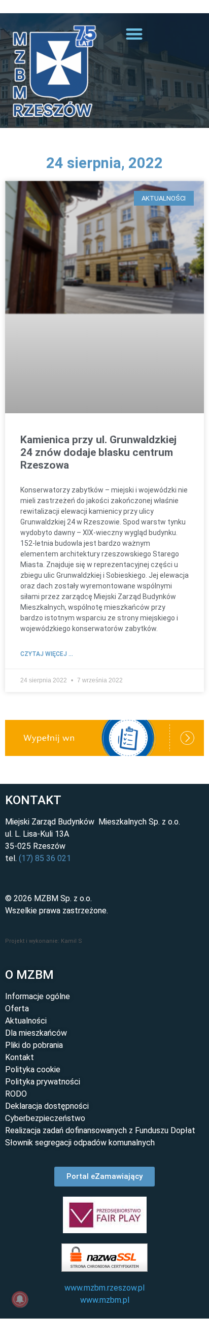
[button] (5, 7)
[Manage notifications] (20, 1299)
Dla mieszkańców (36, 1033)
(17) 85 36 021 (45, 858)
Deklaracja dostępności (47, 1106)
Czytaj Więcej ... (46, 653)
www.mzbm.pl (104, 1300)
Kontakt (19, 1057)
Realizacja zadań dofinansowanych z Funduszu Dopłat (100, 1130)
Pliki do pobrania (34, 1045)
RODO (16, 1094)
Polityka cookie (32, 1069)
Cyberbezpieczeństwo (45, 1118)
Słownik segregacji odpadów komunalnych (80, 1142)
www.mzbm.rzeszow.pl (104, 1288)
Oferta (17, 1008)
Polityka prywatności (42, 1081)
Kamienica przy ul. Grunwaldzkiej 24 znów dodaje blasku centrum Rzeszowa (98, 452)
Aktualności (26, 1021)
